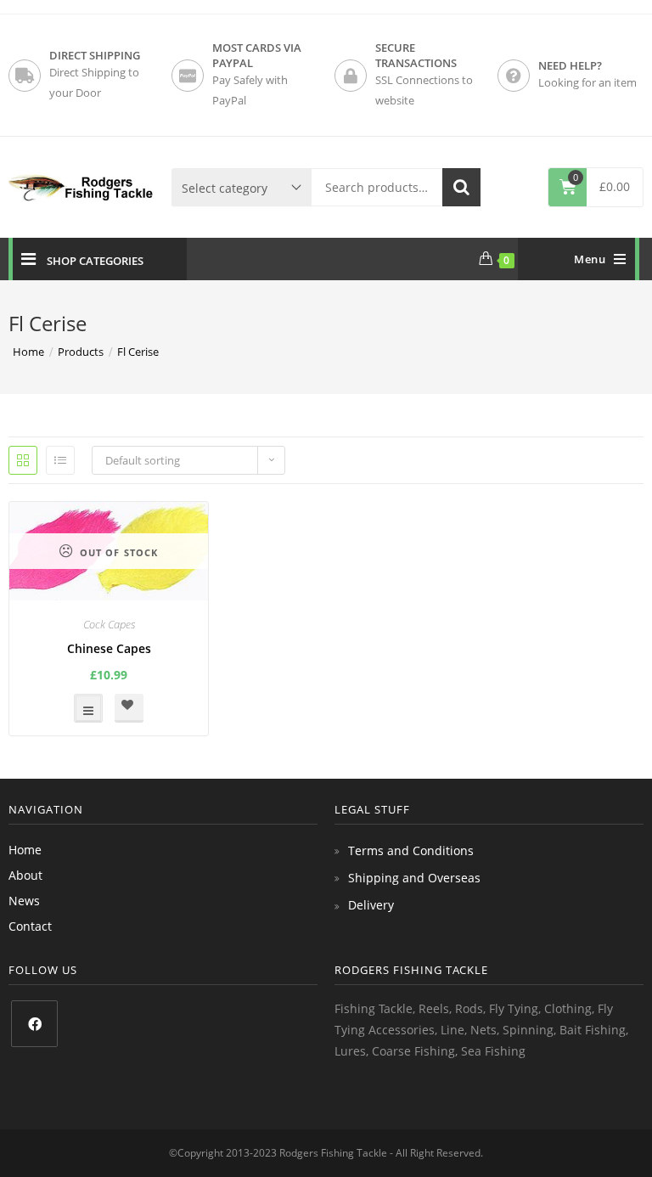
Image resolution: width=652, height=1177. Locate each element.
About (25, 875)
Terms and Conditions (411, 850)
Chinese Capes (109, 648)
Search (461, 187)
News (24, 901)
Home (25, 850)
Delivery (371, 905)
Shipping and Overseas (414, 878)
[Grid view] (22, 460)
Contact (30, 926)
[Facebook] (34, 1023)
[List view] (60, 460)
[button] (129, 708)
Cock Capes (109, 624)
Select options (88, 708)
